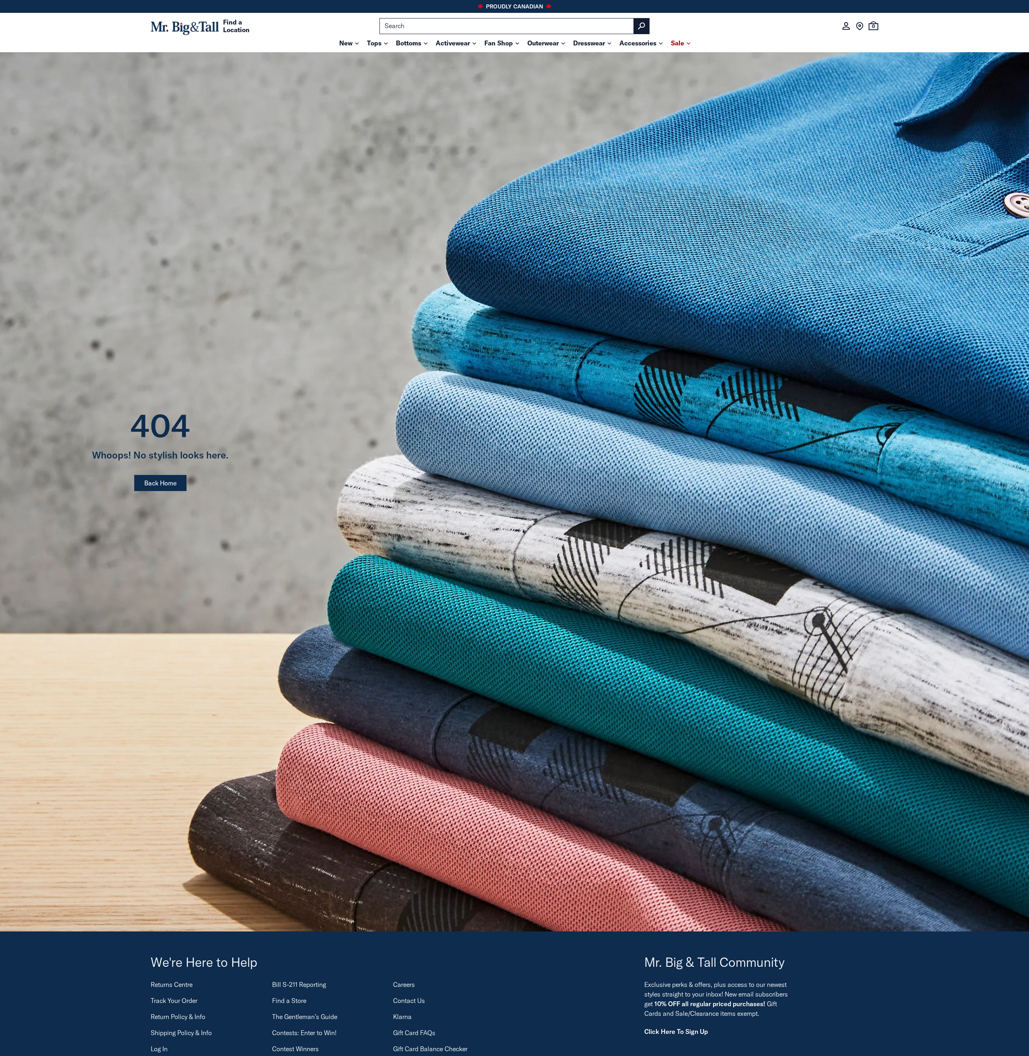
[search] (514, 26)
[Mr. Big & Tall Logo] (185, 26)
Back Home (160, 483)
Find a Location (236, 26)
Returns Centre (172, 984)
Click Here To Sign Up (676, 1031)
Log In (159, 1049)
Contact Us (409, 1001)
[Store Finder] (860, 26)
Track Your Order (174, 1001)
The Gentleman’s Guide (304, 1017)
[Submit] (641, 26)
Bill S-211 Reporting (299, 984)
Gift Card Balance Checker (430, 1049)
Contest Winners (295, 1049)
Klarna (402, 1017)
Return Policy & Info (178, 1017)
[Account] (846, 26)
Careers (404, 984)
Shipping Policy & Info (181, 1033)
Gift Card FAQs (414, 1033)
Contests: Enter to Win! (304, 1033)
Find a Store (289, 1001)
